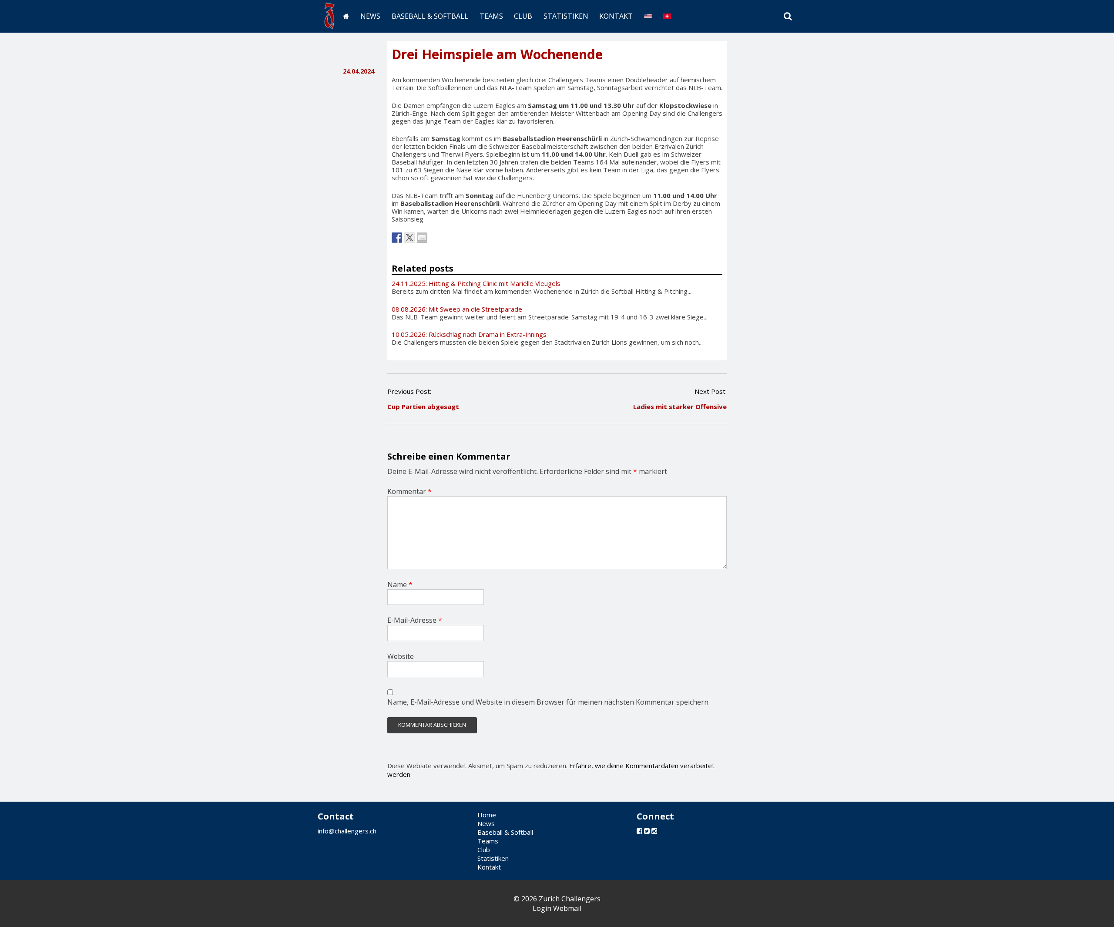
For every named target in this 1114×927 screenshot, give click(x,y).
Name (400, 584)
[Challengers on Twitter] (647, 830)
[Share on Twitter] (409, 237)
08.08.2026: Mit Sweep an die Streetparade (457, 309)
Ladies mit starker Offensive (680, 406)
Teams (491, 16)
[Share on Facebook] (397, 237)
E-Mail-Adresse (414, 620)
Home (486, 814)
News (370, 16)
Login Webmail (557, 908)
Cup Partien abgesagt (423, 406)
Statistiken (566, 16)
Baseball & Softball (430, 16)
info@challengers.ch (347, 830)
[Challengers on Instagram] (654, 830)
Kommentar (409, 491)
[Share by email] (422, 237)
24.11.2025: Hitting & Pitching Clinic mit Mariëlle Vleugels (476, 283)
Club (523, 16)
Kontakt (616, 16)
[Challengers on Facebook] (639, 830)
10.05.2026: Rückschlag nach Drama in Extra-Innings (469, 334)
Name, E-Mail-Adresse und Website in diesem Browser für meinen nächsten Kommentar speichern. (548, 702)
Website (400, 656)
